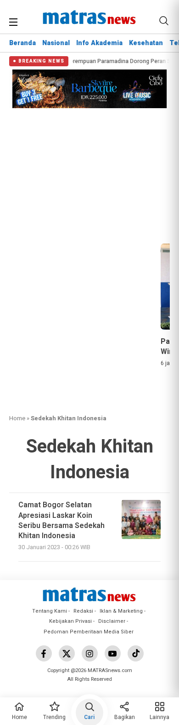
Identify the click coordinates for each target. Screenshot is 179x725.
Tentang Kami (49, 611)
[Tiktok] (136, 653)
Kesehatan (146, 43)
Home (17, 418)
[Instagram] (90, 653)
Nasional (56, 43)
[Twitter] (67, 653)
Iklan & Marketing (121, 611)
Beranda (22, 43)
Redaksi (83, 611)
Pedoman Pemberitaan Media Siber (89, 631)
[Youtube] (113, 653)
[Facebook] (44, 653)
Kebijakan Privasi (70, 621)
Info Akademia (99, 43)
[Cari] (163, 20)
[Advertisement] (89, 174)
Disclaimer (111, 621)
